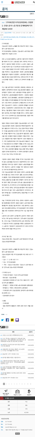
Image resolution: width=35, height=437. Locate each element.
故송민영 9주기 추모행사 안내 (9, 377)
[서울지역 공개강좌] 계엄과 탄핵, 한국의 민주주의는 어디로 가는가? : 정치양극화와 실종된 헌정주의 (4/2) (13, 362)
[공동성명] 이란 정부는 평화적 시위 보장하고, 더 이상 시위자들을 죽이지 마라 (12, 350)
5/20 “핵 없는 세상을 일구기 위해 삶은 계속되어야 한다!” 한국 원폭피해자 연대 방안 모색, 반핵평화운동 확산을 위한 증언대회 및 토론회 (13, 340)
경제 (9, 405)
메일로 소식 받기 (17, 394)
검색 (34, 2)
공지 (5, 9)
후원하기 (29, 394)
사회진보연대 (18, 2)
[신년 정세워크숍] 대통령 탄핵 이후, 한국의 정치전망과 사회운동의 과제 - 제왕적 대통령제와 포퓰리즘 (13, 368)
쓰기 (3, 16)
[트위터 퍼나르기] (2, 320)
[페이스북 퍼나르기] (7, 320)
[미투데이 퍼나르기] (17, 320)
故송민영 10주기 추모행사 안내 (10, 354)
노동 (9, 409)
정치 (9, 401)
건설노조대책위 (7, 32)
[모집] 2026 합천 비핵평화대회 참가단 (12, 335)
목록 (7, 16)
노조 (9, 412)
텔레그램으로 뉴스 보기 (6, 394)
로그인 (17, 433)
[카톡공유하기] (12, 320)
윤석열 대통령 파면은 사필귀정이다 (11, 357)
